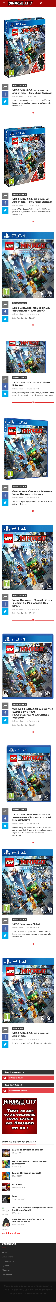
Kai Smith (17, 1184)
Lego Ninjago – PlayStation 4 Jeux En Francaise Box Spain (32, 603)
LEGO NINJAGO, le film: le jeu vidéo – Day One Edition (32, 92)
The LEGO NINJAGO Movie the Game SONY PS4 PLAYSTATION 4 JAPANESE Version (32, 713)
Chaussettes (7, 1274)
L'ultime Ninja (17, 96)
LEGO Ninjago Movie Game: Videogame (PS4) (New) (31, 309)
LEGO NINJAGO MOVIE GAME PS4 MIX (31, 384)
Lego (6, 1290)
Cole (14, 1196)
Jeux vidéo (18, 1028)
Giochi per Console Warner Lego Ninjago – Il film (32, 493)
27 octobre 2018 (18, 1224)
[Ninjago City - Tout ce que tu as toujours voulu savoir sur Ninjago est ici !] (20, 3)
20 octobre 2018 (33, 314)
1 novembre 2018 (18, 1199)
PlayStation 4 (19, 85)
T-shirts (5, 1252)
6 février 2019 (17, 1153)
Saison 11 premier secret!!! (26, 1173)
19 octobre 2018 (33, 1039)
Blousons (6, 1270)
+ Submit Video (12, 1233)
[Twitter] (5, 101)
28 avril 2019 (17, 1176)
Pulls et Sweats (8, 1261)
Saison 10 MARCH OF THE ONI (27, 1150)
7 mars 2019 (31, 96)
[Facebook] (5, 94)
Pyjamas (5, 1265)
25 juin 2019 (16, 1167)
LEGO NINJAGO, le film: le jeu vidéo (30, 1035)
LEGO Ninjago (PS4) (26, 924)
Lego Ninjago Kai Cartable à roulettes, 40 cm (28, 1220)
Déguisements (7, 1256)
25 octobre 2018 (33, 205)
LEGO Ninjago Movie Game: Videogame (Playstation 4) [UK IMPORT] (31, 817)
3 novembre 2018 (18, 1187)
